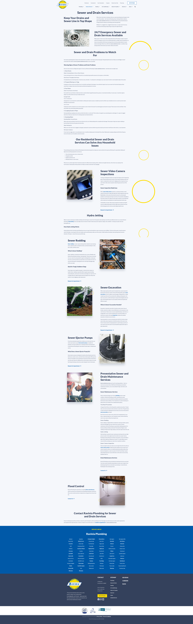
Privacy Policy (100, 616)
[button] (135, 7)
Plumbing (81, 6)
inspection (115, 315)
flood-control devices (90, 489)
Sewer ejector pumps (83, 342)
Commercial (93, 3)
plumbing (117, 395)
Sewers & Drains (89, 6)
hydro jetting (71, 221)
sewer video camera (107, 191)
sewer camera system (105, 447)
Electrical (124, 6)
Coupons (108, 3)
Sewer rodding (71, 243)
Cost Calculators (101, 3)
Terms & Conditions (107, 616)
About (130, 6)
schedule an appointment (100, 522)
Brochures (87, 3)
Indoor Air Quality (115, 6)
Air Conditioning (105, 6)
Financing (122, 3)
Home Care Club (115, 3)
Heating (97, 6)
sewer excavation (104, 412)
